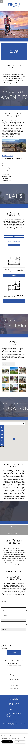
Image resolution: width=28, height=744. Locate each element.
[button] (1, 1)
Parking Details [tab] (19, 158)
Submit (13, 652)
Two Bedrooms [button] (14, 239)
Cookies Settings (20, 741)
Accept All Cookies (7, 741)
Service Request (14, 533)
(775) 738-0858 (14, 688)
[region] (14, 739)
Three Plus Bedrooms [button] (14, 241)
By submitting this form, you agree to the (11, 645)
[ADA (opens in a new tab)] (13, 703)
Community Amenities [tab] (7, 155)
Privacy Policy (14, 720)
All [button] (14, 236)
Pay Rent (14, 526)
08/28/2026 (12, 245)
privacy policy (22, 645)
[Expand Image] (5, 370)
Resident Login (14, 530)
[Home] (14, 5)
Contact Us (14, 275)
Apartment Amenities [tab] (7, 158)
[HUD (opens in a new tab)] (10, 703)
